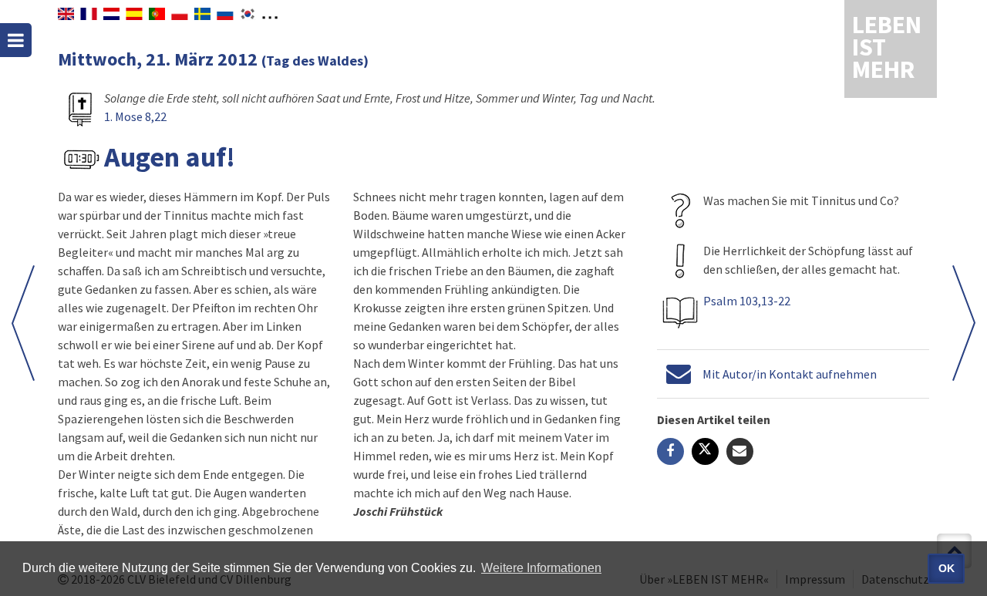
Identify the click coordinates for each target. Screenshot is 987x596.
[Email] (739, 451)
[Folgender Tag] (23, 323)
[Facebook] (670, 451)
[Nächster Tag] (963, 323)
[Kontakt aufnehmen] (678, 374)
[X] (705, 451)
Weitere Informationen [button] (541, 567)
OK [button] (946, 568)
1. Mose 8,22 (135, 116)
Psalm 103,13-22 (746, 300)
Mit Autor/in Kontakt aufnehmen (789, 374)
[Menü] (16, 40)
